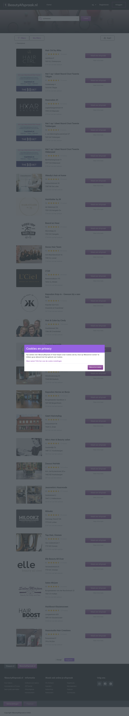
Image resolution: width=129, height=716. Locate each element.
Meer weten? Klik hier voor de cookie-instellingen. (44, 361)
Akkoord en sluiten (95, 367)
